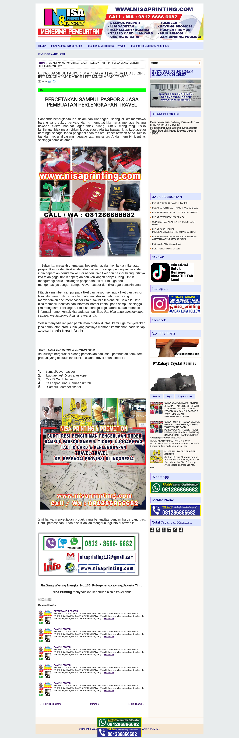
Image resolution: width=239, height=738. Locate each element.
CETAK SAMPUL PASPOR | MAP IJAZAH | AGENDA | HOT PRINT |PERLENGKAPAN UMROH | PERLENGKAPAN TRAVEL (91, 74)
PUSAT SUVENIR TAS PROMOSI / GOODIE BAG (149, 46)
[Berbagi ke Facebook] (49, 599)
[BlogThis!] (43, 599)
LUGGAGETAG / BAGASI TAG (166, 244)
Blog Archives (185, 396)
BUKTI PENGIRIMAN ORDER (166, 248)
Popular (157, 396)
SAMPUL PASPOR (62, 629)
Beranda (42, 46)
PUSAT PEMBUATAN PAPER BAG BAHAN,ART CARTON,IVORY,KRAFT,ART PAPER (174, 238)
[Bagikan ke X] (46, 599)
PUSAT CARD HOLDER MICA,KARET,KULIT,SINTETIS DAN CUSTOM (174, 230)
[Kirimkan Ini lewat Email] (39, 599)
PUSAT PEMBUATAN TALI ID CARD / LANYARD (106, 46)
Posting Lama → (136, 704)
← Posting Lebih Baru (50, 704)
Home (42, 63)
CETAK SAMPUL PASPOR (66, 611)
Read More (109, 618)
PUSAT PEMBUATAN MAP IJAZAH (51, 53)
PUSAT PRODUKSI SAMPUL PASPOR (66, 46)
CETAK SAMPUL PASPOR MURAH (181, 403)
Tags (169, 396)
